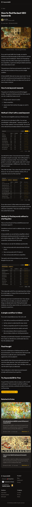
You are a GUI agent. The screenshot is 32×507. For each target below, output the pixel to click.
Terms (18, 496)
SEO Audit (3, 496)
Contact (19, 492)
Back (4, 8)
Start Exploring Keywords (8, 392)
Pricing (18, 482)
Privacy (19, 494)
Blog (18, 478)
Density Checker (5, 494)
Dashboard (20, 480)
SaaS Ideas (3, 492)
